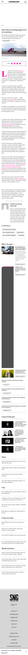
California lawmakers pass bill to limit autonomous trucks (20, 372)
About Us (14, 604)
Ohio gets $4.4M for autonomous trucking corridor (12, 381)
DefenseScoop (14, 614)
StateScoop (14, 620)
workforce (20, 232)
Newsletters (14, 633)
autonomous (21, 70)
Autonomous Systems (9, 229)
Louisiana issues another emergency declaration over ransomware (14, 406)
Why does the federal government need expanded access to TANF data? (20, 440)
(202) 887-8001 (14, 643)
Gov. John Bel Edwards (9, 235)
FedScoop (14, 611)
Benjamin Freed (7, 410)
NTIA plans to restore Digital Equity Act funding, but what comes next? (20, 448)
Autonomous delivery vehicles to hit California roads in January (13, 398)
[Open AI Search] (4, 1)
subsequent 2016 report (7, 124)
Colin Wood (6, 384)
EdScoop (14, 624)
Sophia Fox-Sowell (20, 264)
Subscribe (4, 652)
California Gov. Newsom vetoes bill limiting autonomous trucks (20, 269)
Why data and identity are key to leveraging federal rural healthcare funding (19, 432)
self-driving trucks (8, 232)
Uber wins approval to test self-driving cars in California (13, 389)
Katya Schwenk (6, 40)
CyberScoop (14, 617)
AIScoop (14, 627)
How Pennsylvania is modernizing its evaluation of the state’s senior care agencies (20, 424)
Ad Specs (14, 639)
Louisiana (21, 235)
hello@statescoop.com (14, 646)
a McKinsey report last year (19, 178)
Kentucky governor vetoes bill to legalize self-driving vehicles (20, 248)
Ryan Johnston (7, 392)
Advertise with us (14, 636)
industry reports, (10, 99)
